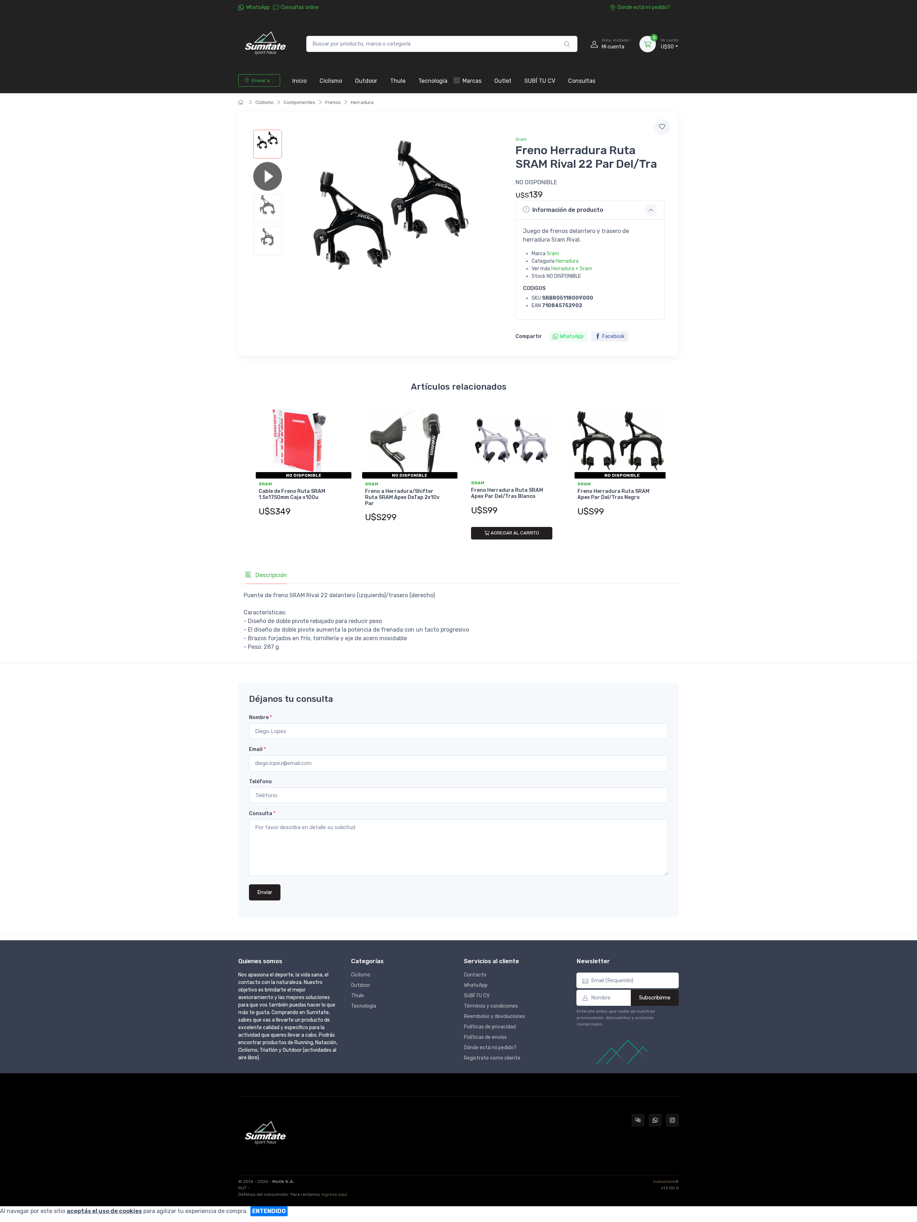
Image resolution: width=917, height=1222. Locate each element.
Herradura (362, 102)
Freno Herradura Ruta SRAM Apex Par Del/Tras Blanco (507, 493)
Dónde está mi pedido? (490, 1048)
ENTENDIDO (269, 1211)
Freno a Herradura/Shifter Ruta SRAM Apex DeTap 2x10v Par (402, 497)
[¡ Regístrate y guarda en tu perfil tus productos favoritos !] (662, 127)
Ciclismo (331, 80)
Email (257, 749)
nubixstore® (666, 1181)
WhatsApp (258, 7)
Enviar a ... (263, 80)
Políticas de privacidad (490, 1027)
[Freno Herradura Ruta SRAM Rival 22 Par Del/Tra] (267, 144)
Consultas (581, 80)
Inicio (299, 80)
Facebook (613, 336)
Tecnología (432, 80)
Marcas (471, 80)
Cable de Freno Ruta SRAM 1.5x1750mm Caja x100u (292, 494)
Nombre (260, 717)
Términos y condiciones (491, 1006)
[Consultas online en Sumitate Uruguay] (638, 1120)
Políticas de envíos (485, 1037)
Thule (397, 80)
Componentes (299, 102)
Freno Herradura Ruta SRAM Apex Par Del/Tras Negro (613, 494)
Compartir (528, 336)
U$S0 (670, 44)
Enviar (264, 892)
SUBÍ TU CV (539, 80)
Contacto (475, 975)
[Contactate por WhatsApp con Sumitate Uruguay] (655, 1120)
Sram (521, 139)
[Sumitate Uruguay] (265, 44)
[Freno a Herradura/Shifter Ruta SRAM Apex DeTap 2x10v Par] (405, 441)
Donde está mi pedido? (644, 7)
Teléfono (260, 782)
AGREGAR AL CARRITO (515, 533)
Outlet (503, 80)
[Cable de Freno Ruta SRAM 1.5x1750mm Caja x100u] (299, 441)
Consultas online (300, 7)
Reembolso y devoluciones (494, 1016)
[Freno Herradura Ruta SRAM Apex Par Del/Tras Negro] (618, 441)
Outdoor (366, 80)
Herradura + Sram (571, 269)
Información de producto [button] (567, 209)
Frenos (333, 102)
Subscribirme (655, 997)
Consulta (262, 813)
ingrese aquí (334, 1194)
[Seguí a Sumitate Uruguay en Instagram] (672, 1120)
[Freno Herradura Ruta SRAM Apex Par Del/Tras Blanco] (512, 441)
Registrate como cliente (492, 1058)
